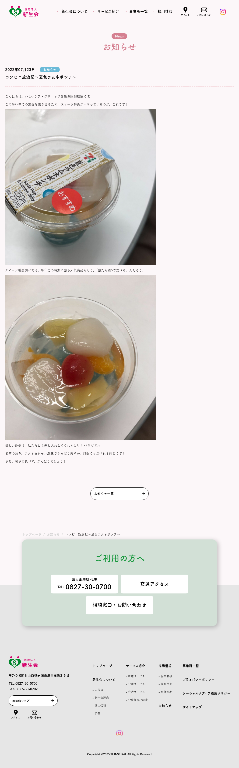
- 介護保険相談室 (137, 699)
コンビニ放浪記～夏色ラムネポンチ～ (40, 77)
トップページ (102, 665)
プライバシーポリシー (199, 679)
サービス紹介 (108, 11)
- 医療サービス (135, 676)
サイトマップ (192, 707)
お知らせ (165, 705)
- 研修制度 (165, 692)
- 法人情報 (99, 705)
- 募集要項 (165, 676)
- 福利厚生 (165, 684)
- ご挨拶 (97, 689)
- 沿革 (96, 713)
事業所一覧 (138, 11)
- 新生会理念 (100, 697)
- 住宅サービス (135, 692)
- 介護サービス (135, 684)
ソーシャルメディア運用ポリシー (206, 693)
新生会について (74, 11)
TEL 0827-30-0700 (23, 683)
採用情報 (165, 11)
